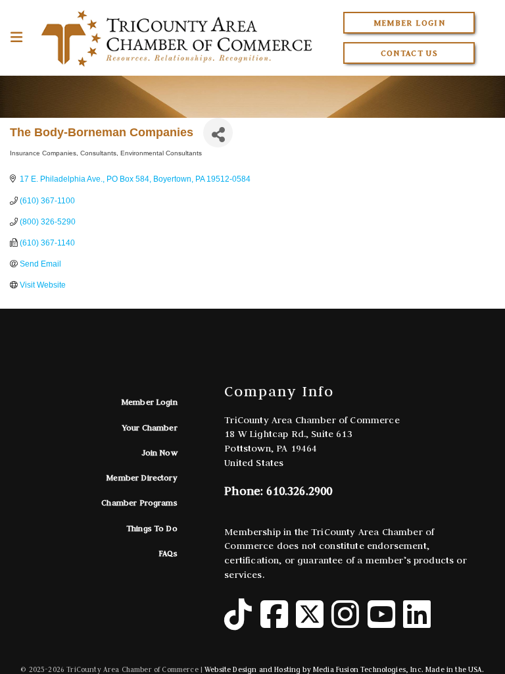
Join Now (159, 452)
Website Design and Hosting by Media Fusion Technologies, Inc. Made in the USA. (344, 669)
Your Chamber (150, 427)
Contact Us (410, 53)
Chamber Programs (139, 502)
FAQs (168, 553)
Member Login (409, 23)
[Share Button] (218, 132)
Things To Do (152, 528)
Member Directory (142, 477)
